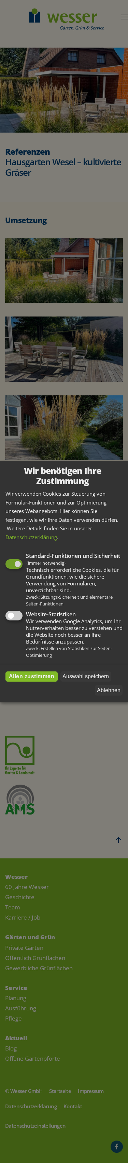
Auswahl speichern (85, 676)
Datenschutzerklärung (31, 537)
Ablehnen (108, 690)
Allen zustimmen (31, 676)
